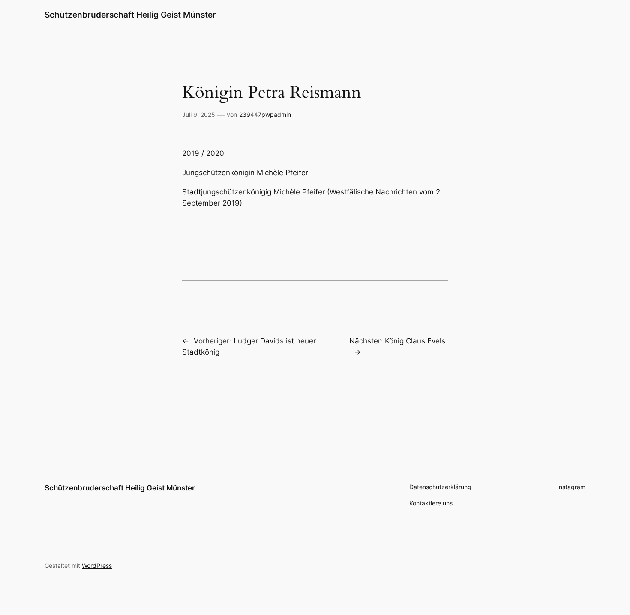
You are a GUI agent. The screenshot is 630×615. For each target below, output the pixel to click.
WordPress (97, 565)
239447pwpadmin (265, 114)
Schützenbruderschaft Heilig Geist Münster (130, 14)
